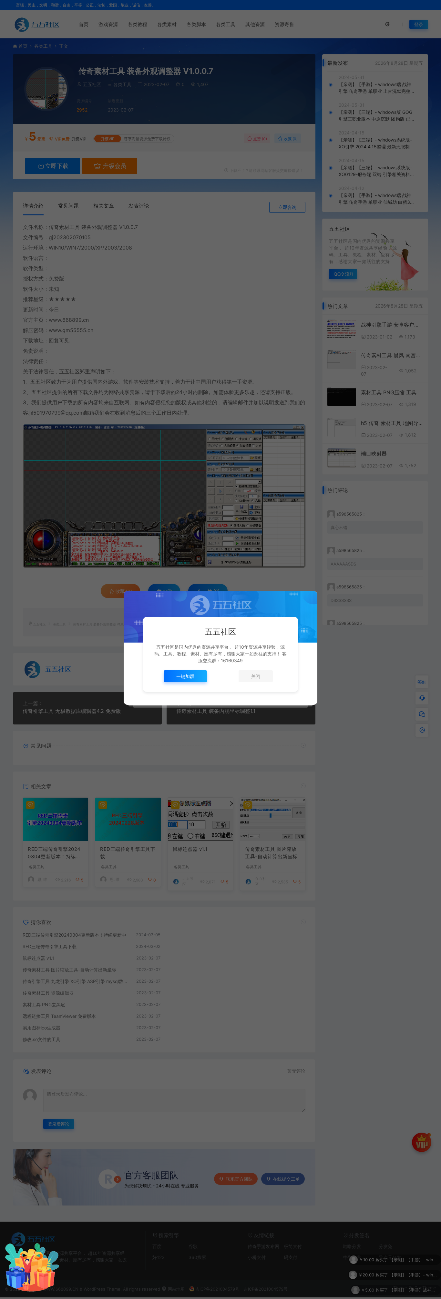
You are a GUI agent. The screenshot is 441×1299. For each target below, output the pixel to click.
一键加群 (185, 676)
